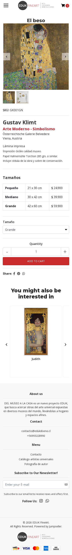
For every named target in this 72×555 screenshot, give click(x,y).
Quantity (36, 244)
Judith (36, 359)
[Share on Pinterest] (18, 274)
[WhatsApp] (47, 501)
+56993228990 (36, 436)
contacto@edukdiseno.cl (36, 431)
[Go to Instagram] (41, 501)
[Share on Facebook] (14, 274)
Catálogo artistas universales (36, 459)
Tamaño (8, 222)
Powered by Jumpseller (47, 526)
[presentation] (6, 56)
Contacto (36, 454)
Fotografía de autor (36, 464)
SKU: (6, 110)
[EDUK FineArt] (36, 5)
